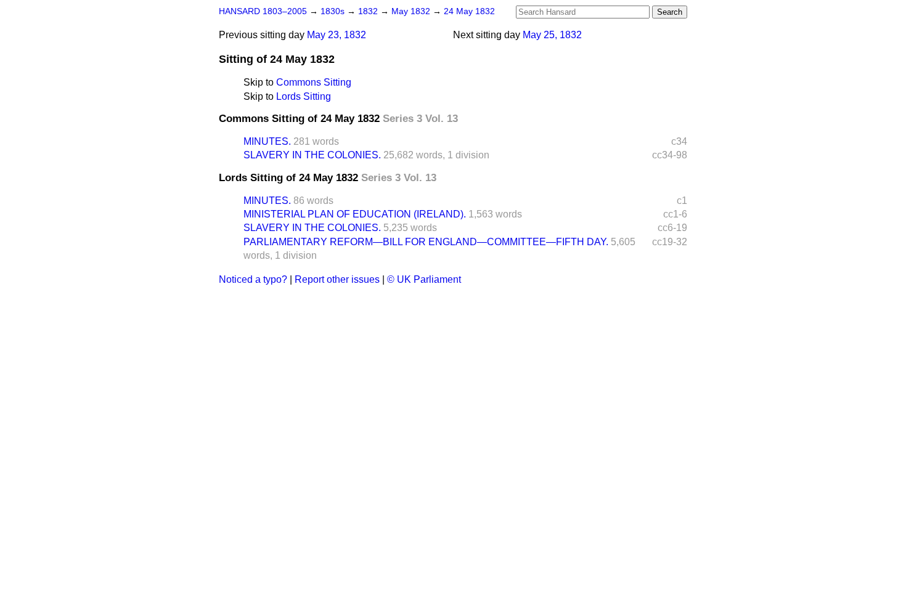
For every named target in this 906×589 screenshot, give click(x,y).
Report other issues (337, 279)
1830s (333, 11)
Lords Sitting (303, 96)
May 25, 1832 (552, 35)
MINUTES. (267, 141)
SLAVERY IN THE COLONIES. (312, 155)
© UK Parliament (424, 279)
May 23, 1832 (336, 35)
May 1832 (412, 11)
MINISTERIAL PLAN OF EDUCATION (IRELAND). (354, 214)
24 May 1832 (469, 11)
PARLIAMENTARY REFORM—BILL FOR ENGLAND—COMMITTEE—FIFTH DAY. (425, 242)
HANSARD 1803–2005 (263, 11)
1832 (369, 11)
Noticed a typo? (253, 279)
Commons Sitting (313, 82)
